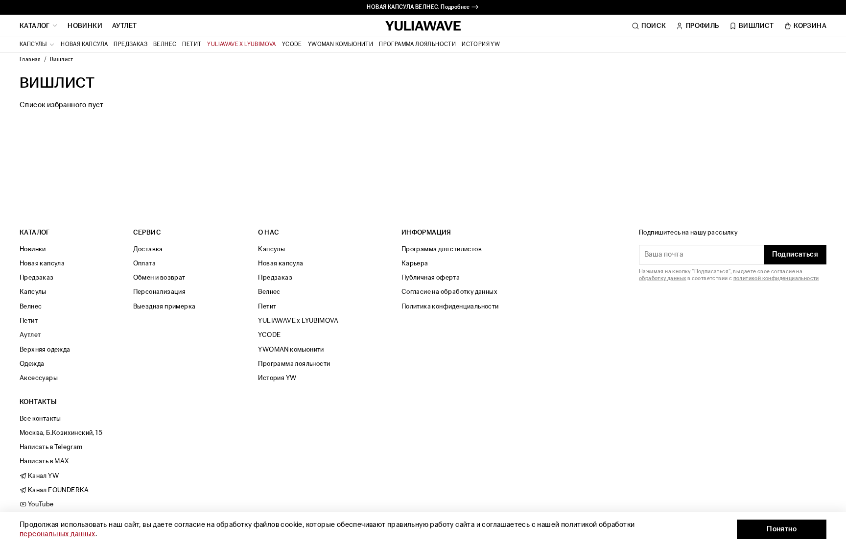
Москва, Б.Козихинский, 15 (61, 432)
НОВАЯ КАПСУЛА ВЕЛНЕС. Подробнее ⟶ (423, 7)
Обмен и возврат (159, 277)
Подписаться (795, 254)
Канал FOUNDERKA (57, 490)
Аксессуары (39, 378)
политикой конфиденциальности (776, 278)
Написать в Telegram (51, 447)
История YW (481, 45)
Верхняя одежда (45, 349)
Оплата (144, 263)
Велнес (164, 45)
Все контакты (40, 418)
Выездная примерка (164, 306)
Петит (191, 45)
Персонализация (159, 291)
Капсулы (33, 291)
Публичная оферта (430, 277)
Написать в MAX (44, 461)
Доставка (148, 249)
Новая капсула (84, 45)
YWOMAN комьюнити (340, 45)
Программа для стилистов (441, 249)
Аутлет (124, 26)
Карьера (414, 263)
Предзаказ (130, 45)
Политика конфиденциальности (450, 306)
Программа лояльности (417, 45)
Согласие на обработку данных (449, 291)
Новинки (85, 26)
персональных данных (57, 534)
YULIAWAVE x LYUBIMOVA (241, 45)
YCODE (292, 45)
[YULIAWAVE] (423, 26)
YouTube (39, 504)
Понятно (782, 529)
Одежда (32, 363)
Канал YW (42, 476)
